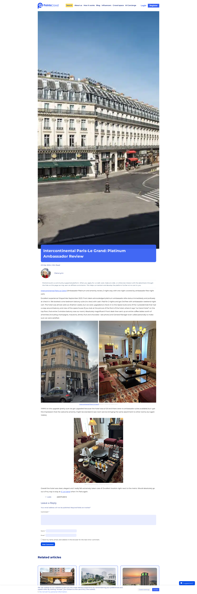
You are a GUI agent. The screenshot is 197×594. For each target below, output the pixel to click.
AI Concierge (130, 5)
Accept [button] (155, 589)
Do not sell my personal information (53, 592)
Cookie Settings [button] (144, 589)
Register (153, 5)
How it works (89, 5)
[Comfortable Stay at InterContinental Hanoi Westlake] (98, 579)
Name (43, 531)
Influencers (106, 5)
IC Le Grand (65, 492)
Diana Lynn (59, 273)
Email (43, 535)
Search (69, 5)
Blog (98, 5)
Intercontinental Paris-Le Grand (54, 291)
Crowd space (118, 5)
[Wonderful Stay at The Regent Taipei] (57, 579)
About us (78, 5)
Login (143, 5)
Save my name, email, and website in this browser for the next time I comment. (71, 540)
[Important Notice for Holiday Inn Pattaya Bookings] (140, 579)
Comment (45, 512)
